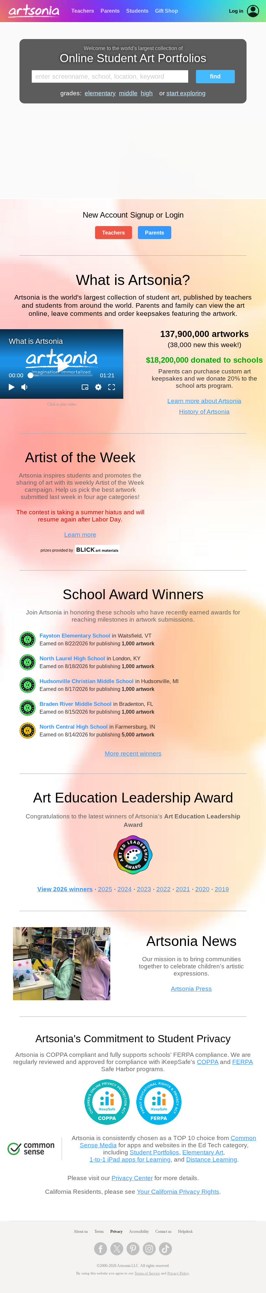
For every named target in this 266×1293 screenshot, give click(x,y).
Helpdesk (185, 1231)
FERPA (242, 1061)
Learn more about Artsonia (204, 400)
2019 (222, 889)
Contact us (163, 1231)
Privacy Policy (178, 1273)
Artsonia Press (191, 988)
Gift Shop (166, 11)
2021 (183, 889)
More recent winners (133, 753)
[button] (63, 366)
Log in (236, 11)
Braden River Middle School (76, 704)
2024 (124, 889)
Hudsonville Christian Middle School (87, 681)
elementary (100, 93)
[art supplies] (97, 553)
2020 (202, 889)
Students (137, 11)
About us (81, 1231)
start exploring (186, 93)
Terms (99, 1231)
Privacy (116, 1231)
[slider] (61, 375)
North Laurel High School (72, 658)
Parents (110, 11)
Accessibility (139, 1231)
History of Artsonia (204, 411)
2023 (144, 889)
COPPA (207, 1061)
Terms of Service (147, 1273)
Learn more (80, 534)
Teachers (82, 11)
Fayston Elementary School (75, 635)
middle (128, 93)
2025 (105, 889)
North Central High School (74, 726)
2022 (163, 889)
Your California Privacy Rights (178, 1191)
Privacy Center (132, 1178)
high (147, 93)
